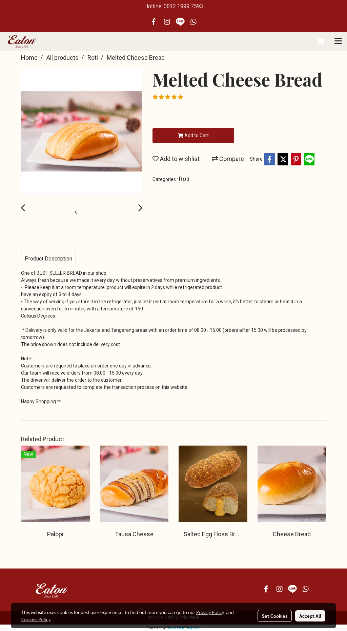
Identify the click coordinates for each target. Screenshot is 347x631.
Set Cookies (274, 616)
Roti (184, 178)
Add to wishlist (179, 158)
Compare (231, 158)
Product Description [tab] (48, 258)
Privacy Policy (210, 612)
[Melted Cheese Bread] (81, 131)
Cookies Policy (35, 619)
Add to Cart (196, 135)
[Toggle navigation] (338, 41)
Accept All (310, 616)
